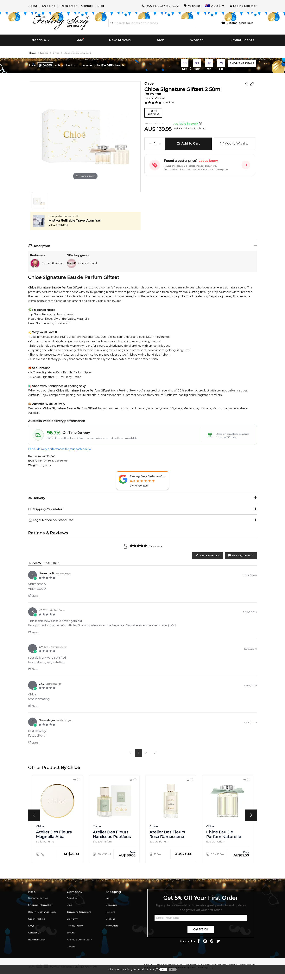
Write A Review (210, 555)
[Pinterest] (211, 941)
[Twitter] (252, 84)
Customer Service (38, 897)
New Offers (112, 925)
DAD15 (47, 65)
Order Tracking (36, 918)
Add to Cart (190, 143)
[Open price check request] (246, 165)
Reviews (110, 911)
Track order (68, 6)
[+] (160, 143)
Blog (100, 6)
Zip (107, 897)
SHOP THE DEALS (242, 63)
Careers (71, 946)
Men (160, 40)
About (32, 6)
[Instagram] (205, 941)
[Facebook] (247, 84)
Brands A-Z (40, 40)
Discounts (111, 904)
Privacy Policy (75, 925)
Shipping (48, 6)
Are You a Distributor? (79, 939)
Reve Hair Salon (37, 939)
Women (197, 40)
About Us (72, 897)
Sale (79, 40)
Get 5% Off (200, 929)
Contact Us (34, 932)
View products (58, 225)
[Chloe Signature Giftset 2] (39, 201)
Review (35, 563)
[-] (150, 143)
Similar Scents (242, 40)
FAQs (31, 925)
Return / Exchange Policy (42, 911)
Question (52, 563)
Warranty (72, 918)
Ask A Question (243, 555)
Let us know (208, 161)
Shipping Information (40, 904)
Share (34, 595)
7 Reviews (168, 102)
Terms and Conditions (79, 911)
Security (71, 932)
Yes (163, 969)
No (172, 969)
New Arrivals (120, 40)
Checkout (246, 23)
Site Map (110, 918)
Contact (87, 6)
